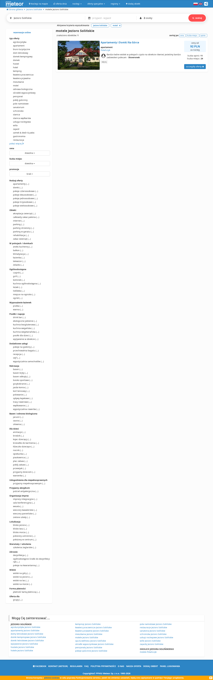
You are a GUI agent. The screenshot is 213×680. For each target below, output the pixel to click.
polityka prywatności (103, 666)
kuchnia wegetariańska (26, 331)
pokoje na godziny (23, 347)
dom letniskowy (20, 52)
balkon (18, 250)
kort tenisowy (21, 391)
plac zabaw (20, 461)
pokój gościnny (20, 100)
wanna (18, 309)
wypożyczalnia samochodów (28, 361)
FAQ (86, 666)
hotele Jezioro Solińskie (22, 650)
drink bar (19, 317)
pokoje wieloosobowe (25, 205)
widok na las (21, 580)
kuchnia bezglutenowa (26, 324)
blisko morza (21, 532)
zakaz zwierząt (22, 238)
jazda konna (20, 387)
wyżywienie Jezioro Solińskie (24, 643)
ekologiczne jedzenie (25, 321)
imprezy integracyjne (25, 499)
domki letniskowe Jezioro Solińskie (27, 640)
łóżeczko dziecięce (23, 446)
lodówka (18, 290)
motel (16, 85)
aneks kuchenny (22, 246)
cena (11, 148)
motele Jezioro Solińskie (86, 637)
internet (18, 220)
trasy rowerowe (22, 401)
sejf (16, 357)
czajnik (18, 272)
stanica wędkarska (22, 118)
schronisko (18, 111)
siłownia (18, 424)
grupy (17, 599)
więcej (104, 62)
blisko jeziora (21, 525)
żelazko (18, 264)
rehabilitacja (21, 235)
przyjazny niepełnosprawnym (29, 483)
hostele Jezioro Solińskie (22, 647)
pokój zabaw (21, 464)
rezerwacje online (22, 32)
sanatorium (18, 107)
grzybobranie (21, 383)
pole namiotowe (21, 103)
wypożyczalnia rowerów (26, 409)
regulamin (76, 666)
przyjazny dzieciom (24, 472)
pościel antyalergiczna (25, 491)
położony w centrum (24, 539)
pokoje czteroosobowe (25, 191)
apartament (18, 45)
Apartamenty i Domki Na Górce (120, 42)
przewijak (19, 468)
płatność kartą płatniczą (26, 592)
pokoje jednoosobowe (25, 198)
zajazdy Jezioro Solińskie (151, 644)
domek (16, 60)
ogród (17, 298)
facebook (40, 666)
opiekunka (20, 453)
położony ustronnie (24, 536)
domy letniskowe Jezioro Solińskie (27, 633)
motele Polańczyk (148, 652)
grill (16, 276)
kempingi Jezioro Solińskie (88, 624)
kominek (19, 279)
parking (18, 224)
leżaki (17, 287)
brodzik (18, 435)
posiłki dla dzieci (23, 335)
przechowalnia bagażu (26, 350)
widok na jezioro (22, 576)
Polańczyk (105, 50)
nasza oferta (133, 666)
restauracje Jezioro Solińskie (153, 627)
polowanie (20, 394)
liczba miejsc (15, 158)
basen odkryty (21, 376)
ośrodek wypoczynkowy (24, 92)
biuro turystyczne (21, 49)
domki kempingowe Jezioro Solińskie (28, 637)
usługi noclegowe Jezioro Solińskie (156, 637)
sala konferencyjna (24, 502)
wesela (18, 506)
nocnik (18, 450)
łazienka (18, 257)
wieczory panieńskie (24, 513)
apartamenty (21, 183)
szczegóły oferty (194, 66)
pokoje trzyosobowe (24, 202)
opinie (203, 35)
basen (17, 369)
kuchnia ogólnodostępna (27, 283)
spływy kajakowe (22, 398)
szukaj (198, 18)
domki (17, 187)
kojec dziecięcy (22, 439)
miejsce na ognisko (24, 294)
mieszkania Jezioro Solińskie (88, 634)
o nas (121, 666)
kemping (17, 71)
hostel (16, 63)
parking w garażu (23, 231)
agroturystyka (19, 42)
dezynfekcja (20, 555)
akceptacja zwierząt (24, 213)
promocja (14, 169)
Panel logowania (170, 666)
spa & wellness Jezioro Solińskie (90, 640)
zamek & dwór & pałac (24, 132)
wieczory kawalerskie (25, 510)
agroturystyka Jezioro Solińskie (25, 627)
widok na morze (22, 584)
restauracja (18, 140)
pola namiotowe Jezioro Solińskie (156, 624)
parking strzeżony (23, 228)
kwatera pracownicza (23, 74)
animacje (19, 432)
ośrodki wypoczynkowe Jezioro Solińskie (94, 644)
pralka (18, 305)
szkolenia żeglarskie (24, 547)
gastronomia (19, 136)
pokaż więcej (15, 143)
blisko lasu (20, 528)
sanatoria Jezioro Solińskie (152, 630)
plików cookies (51, 677)
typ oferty (14, 38)
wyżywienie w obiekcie (25, 339)
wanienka (19, 475)
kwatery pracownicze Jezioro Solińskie (93, 627)
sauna (17, 420)
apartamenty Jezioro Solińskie (25, 630)
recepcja (19, 354)
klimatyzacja (20, 254)
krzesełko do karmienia (26, 443)
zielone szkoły (21, 517)
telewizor (19, 261)
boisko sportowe (22, 380)
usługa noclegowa (22, 121)
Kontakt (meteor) (58, 666)
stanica (16, 114)
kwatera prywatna (21, 78)
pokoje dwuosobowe (24, 194)
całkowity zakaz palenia (26, 217)
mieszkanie (18, 82)
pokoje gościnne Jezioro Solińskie (91, 650)
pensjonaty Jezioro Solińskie (88, 647)
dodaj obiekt (150, 666)
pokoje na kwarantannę (26, 565)
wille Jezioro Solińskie (150, 640)
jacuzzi (18, 417)
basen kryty (20, 372)
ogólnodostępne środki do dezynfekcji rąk (31, 560)
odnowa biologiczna (22, 89)
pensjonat (18, 96)
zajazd (16, 129)
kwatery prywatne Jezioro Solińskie (92, 630)
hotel (15, 67)
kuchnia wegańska (23, 328)
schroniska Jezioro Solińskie (153, 634)
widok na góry (21, 573)
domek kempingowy (22, 56)
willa (15, 125)
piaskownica (20, 457)
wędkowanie (21, 405)
